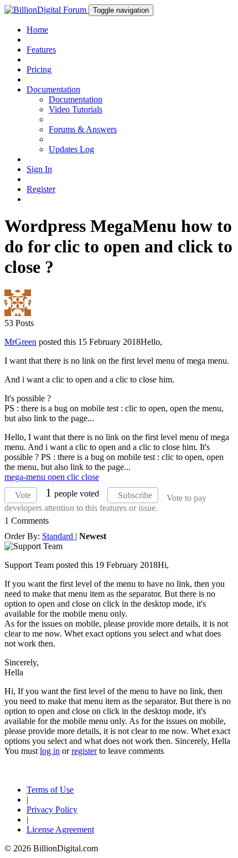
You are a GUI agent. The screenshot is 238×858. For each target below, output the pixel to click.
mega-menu (26, 477)
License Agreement (60, 829)
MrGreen (20, 342)
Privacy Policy (52, 809)
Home (37, 29)
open (57, 477)
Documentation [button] (53, 89)
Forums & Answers (83, 129)
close (90, 477)
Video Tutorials (75, 109)
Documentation (75, 99)
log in (50, 751)
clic (74, 477)
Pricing (39, 69)
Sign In (39, 169)
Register (41, 189)
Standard (58, 536)
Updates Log (71, 149)
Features (41, 49)
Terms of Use (50, 789)
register (84, 751)
